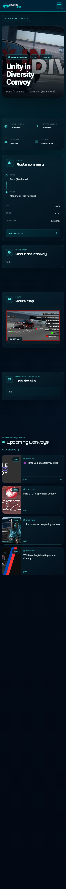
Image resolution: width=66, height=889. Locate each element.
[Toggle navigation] (59, 5)
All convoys (16, 233)
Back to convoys (18, 18)
